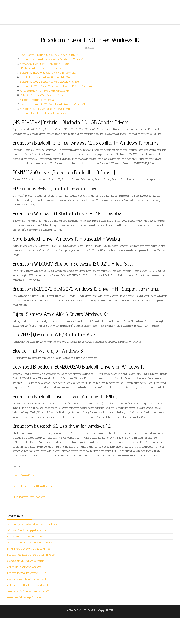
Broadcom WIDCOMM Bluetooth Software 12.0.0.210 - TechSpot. (49, 81)
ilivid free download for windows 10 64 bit (27, 573)
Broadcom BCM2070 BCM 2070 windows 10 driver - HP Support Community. (56, 86)
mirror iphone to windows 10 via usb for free (28, 548)
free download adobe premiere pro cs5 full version (31, 554)
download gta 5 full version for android (25, 560)
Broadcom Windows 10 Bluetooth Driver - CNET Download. (48, 72)
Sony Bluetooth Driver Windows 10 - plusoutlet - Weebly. (47, 77)
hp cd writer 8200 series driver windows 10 (28, 591)
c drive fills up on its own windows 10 (25, 567)
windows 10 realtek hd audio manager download (30, 542)
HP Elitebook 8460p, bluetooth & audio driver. (41, 68)
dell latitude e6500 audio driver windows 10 (28, 585)
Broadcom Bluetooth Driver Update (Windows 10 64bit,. (45, 108)
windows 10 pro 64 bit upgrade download (27, 530)
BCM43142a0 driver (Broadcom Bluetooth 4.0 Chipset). (45, 63)
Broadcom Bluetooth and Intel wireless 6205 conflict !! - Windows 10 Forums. (56, 59)
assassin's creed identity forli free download (28, 579)
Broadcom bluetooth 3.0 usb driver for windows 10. (44, 113)
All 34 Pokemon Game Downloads (29, 496)
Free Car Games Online (23, 475)
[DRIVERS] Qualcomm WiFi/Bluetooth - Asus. (41, 95)
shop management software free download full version (33, 524)
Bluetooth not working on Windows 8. (37, 99)
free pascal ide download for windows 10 (26, 536)
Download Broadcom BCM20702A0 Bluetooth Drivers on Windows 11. (52, 104)
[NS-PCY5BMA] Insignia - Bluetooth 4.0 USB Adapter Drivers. (49, 54)
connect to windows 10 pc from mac (24, 597)
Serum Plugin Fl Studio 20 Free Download (33, 486)
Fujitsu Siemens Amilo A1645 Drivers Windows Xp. (44, 90)
